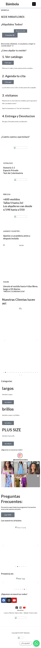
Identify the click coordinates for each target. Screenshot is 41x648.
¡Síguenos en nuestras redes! (12, 450)
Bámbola (12, 4)
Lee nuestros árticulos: (11, 520)
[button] (4, 340)
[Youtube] (24, 607)
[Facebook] (16, 607)
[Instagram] (20, 607)
